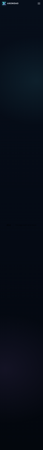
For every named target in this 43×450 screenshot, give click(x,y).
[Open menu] (39, 3)
